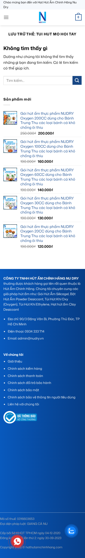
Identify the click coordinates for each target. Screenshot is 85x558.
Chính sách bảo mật (23, 390)
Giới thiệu (15, 361)
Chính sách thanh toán (25, 375)
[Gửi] (77, 80)
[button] (6, 17)
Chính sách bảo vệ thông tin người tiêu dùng (41, 397)
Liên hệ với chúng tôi (23, 404)
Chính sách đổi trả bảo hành (29, 382)
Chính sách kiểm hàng (25, 368)
